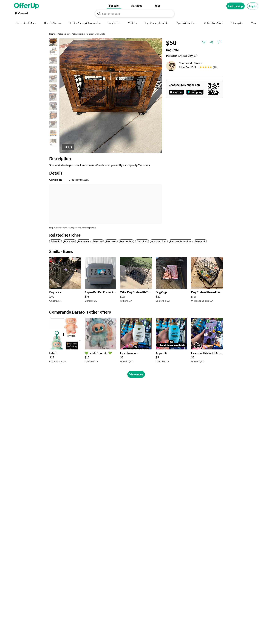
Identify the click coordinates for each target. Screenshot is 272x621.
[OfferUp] (26, 6)
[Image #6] (53, 88)
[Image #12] (53, 143)
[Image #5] (53, 79)
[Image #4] (53, 70)
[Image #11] (53, 133)
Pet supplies (63, 33)
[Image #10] (53, 124)
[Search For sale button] (98, 13)
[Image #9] (53, 115)
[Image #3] (53, 60)
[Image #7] (53, 97)
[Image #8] (53, 106)
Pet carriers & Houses (82, 33)
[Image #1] (53, 42)
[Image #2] (53, 51)
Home (52, 33)
